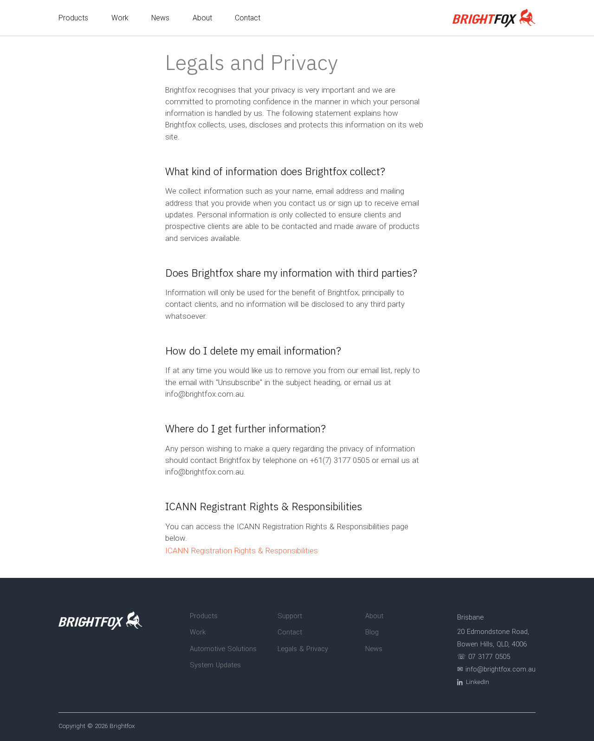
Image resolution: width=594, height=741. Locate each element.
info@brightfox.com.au (204, 394)
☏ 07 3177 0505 (483, 656)
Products (73, 17)
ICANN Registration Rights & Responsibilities (241, 550)
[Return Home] (494, 18)
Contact (247, 17)
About (202, 17)
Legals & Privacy (303, 649)
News (160, 17)
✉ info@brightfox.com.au (496, 669)
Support (290, 616)
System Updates (215, 665)
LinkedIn (477, 681)
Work (120, 17)
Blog (372, 632)
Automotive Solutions (223, 649)
